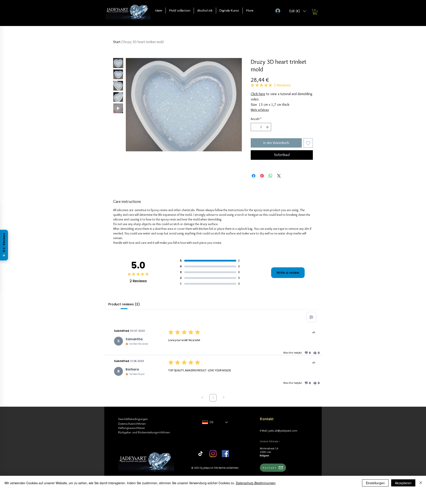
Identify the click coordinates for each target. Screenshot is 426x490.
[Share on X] (279, 175)
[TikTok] (200, 453)
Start (116, 42)
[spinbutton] (261, 127)
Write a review (287, 272)
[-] (279, 11)
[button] (180, 11)
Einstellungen (375, 483)
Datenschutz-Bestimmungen (256, 483)
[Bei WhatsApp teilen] (270, 175)
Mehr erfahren (260, 110)
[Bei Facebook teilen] (253, 175)
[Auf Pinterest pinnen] (262, 175)
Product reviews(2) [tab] (124, 304)
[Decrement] (254, 127)
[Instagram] (213, 453)
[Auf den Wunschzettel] (308, 143)
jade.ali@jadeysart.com (282, 430)
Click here (258, 94)
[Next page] (224, 398)
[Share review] (313, 332)
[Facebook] (225, 453)
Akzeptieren (403, 483)
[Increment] (267, 127)
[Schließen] (420, 482)
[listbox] (297, 11)
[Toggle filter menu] (311, 317)
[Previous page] (202, 398)
